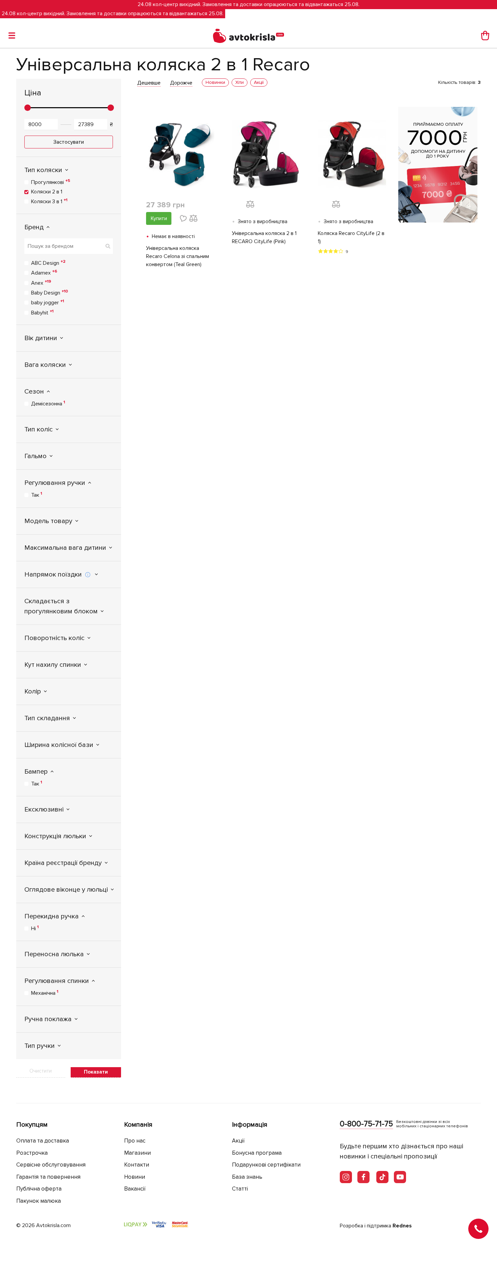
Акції (238, 1140)
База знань (247, 1176)
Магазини (137, 1152)
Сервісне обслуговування (51, 1164)
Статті (240, 1188)
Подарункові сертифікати (266, 1164)
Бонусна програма (257, 1152)
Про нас (134, 1140)
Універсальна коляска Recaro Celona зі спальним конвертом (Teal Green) (177, 256)
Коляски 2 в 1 (46, 191)
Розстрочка (32, 1152)
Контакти (136, 1164)
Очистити (40, 1071)
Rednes (402, 1225)
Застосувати (68, 142)
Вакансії (135, 1188)
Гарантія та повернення (48, 1176)
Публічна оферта (39, 1188)
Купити (159, 218)
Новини (134, 1176)
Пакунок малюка (38, 1200)
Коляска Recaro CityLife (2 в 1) (351, 237)
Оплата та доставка (42, 1140)
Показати (96, 1072)
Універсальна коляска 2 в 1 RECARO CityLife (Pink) (264, 237)
